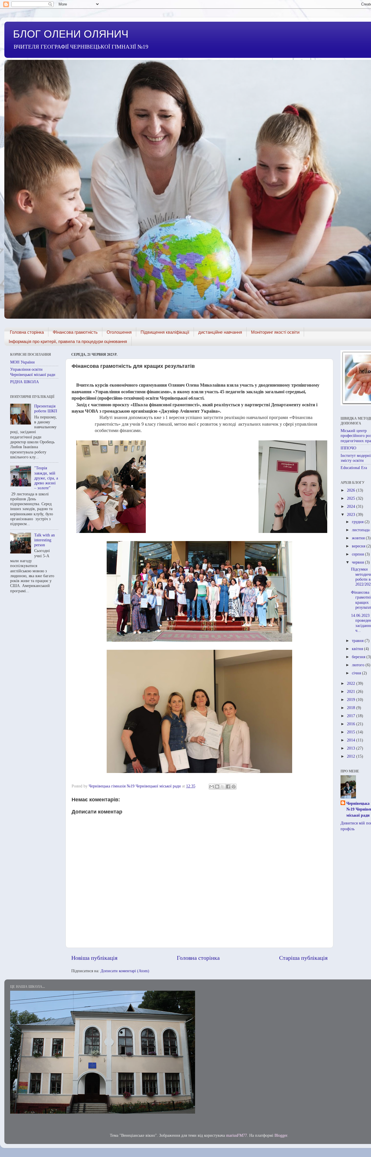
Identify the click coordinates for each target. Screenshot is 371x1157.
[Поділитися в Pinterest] (234, 786)
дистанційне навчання (220, 332)
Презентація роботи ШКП (45, 408)
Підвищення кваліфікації (165, 332)
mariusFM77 (236, 1135)
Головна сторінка (27, 332)
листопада (361, 529)
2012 (351, 756)
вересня (359, 546)
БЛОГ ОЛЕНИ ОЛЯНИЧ (70, 34)
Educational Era (354, 467)
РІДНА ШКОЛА (24, 381)
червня (358, 562)
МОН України (22, 362)
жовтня (359, 538)
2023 (351, 514)
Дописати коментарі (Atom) (125, 970)
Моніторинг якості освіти (275, 332)
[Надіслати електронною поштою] (211, 786)
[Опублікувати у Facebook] (228, 786)
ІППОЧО (348, 448)
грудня (358, 521)
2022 (351, 683)
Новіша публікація (94, 958)
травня (358, 640)
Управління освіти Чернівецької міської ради (32, 372)
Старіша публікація (303, 958)
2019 (351, 699)
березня (359, 656)
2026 (351, 490)
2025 (351, 498)
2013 (351, 748)
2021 (351, 691)
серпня (358, 554)
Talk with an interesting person (44, 540)
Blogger (280, 1135)
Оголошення (119, 332)
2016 (351, 723)
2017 (351, 715)
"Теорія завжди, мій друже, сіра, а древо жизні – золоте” (46, 478)
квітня (358, 648)
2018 (351, 707)
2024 (351, 506)
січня (357, 673)
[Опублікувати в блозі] (217, 786)
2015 (351, 732)
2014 (351, 740)
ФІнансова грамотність (75, 332)
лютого (358, 665)
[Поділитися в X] (222, 786)
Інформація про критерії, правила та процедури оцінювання (68, 341)
